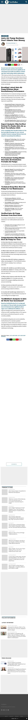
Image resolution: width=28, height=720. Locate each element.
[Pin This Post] (15, 64)
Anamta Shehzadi (11, 43)
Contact (11, 716)
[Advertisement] (14, 18)
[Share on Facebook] (6, 64)
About (6, 716)
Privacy (17, 716)
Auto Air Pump (13, 335)
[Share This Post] (9, 64)
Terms (21, 716)
